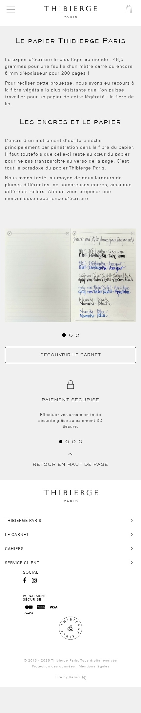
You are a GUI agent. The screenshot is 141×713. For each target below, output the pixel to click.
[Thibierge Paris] (70, 12)
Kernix (75, 677)
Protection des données (53, 666)
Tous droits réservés (98, 660)
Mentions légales (94, 666)
